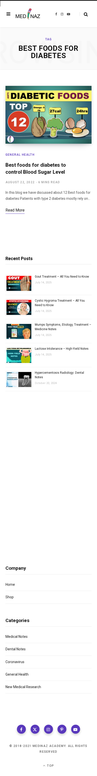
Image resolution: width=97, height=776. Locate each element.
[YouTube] (75, 729)
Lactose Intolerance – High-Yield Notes (62, 348)
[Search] (84, 14)
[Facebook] (21, 729)
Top (50, 765)
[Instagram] (48, 729)
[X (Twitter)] (35, 729)
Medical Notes (16, 637)
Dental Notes (15, 649)
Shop (9, 597)
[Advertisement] (48, 464)
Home (10, 585)
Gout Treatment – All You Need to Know (62, 276)
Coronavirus (14, 662)
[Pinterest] (61, 729)
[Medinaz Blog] (27, 14)
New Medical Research (23, 687)
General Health (20, 154)
